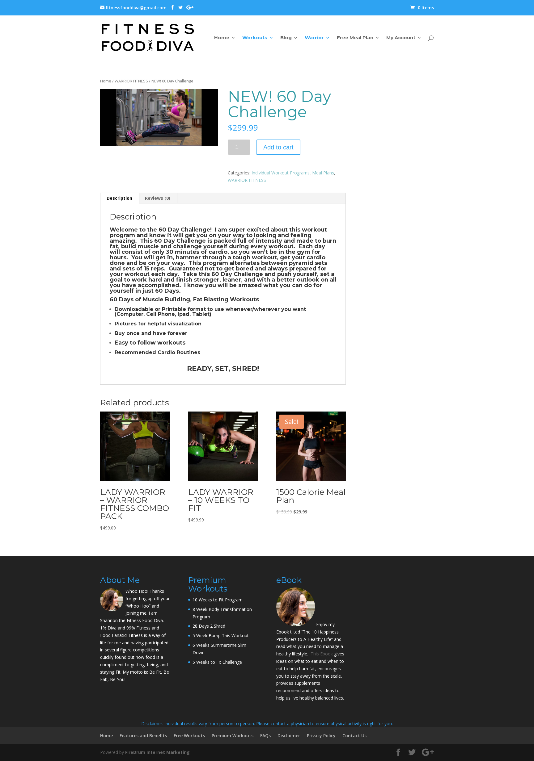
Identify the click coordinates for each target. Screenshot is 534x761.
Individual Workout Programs (281, 173)
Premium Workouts (232, 735)
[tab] (119, 198)
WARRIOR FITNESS (131, 81)
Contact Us (354, 735)
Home (221, 38)
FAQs (265, 735)
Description (119, 198)
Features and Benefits (143, 735)
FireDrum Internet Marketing (157, 752)
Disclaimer (289, 735)
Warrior (314, 38)
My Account (400, 38)
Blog (286, 38)
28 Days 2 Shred (209, 626)
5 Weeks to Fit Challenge (217, 662)
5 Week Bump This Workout (221, 635)
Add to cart (278, 147)
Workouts (254, 38)
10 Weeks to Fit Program (218, 600)
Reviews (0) (157, 198)
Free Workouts (189, 735)
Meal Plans (323, 173)
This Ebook (322, 654)
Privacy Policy (321, 735)
